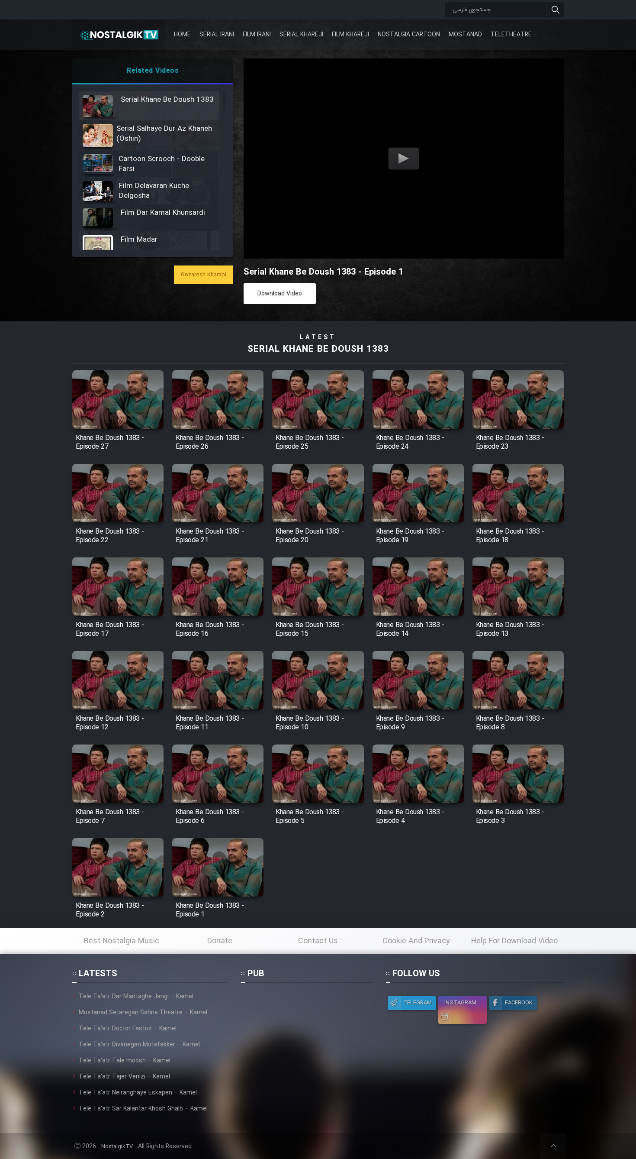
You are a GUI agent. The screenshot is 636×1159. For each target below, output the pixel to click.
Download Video (279, 293)
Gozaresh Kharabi (203, 274)
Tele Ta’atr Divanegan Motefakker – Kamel (139, 1044)
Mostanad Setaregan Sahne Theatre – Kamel (143, 1012)
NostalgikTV (117, 1146)
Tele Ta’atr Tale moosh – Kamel (124, 1060)
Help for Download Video (514, 941)
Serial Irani (216, 34)
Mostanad (465, 34)
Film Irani (257, 34)
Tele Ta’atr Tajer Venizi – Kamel (124, 1076)
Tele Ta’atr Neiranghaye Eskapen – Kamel (138, 1092)
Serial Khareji (301, 34)
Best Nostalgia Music (121, 941)
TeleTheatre (511, 34)
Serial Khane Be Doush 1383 (318, 349)
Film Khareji (350, 34)
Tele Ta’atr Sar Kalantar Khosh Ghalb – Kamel (143, 1109)
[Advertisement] (306, 1046)
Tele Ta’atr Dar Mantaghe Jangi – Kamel (136, 996)
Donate (219, 941)
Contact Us (318, 941)
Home (182, 34)
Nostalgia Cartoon (409, 34)
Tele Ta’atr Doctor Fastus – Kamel (128, 1028)
